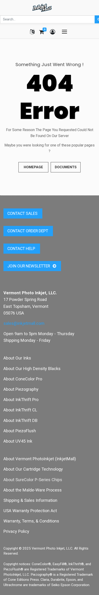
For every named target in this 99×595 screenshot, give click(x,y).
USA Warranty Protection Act (30, 510)
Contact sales (22, 213)
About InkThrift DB (20, 420)
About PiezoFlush (19, 430)
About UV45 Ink (17, 441)
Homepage (33, 167)
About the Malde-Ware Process (32, 490)
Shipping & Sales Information (30, 500)
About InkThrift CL (20, 409)
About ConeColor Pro (22, 378)
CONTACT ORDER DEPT (28, 231)
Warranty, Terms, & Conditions (31, 521)
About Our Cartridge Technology (33, 469)
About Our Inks (17, 358)
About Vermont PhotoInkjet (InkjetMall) (39, 458)
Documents (66, 167)
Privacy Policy (16, 531)
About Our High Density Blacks (32, 368)
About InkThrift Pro (20, 399)
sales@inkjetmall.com (23, 323)
